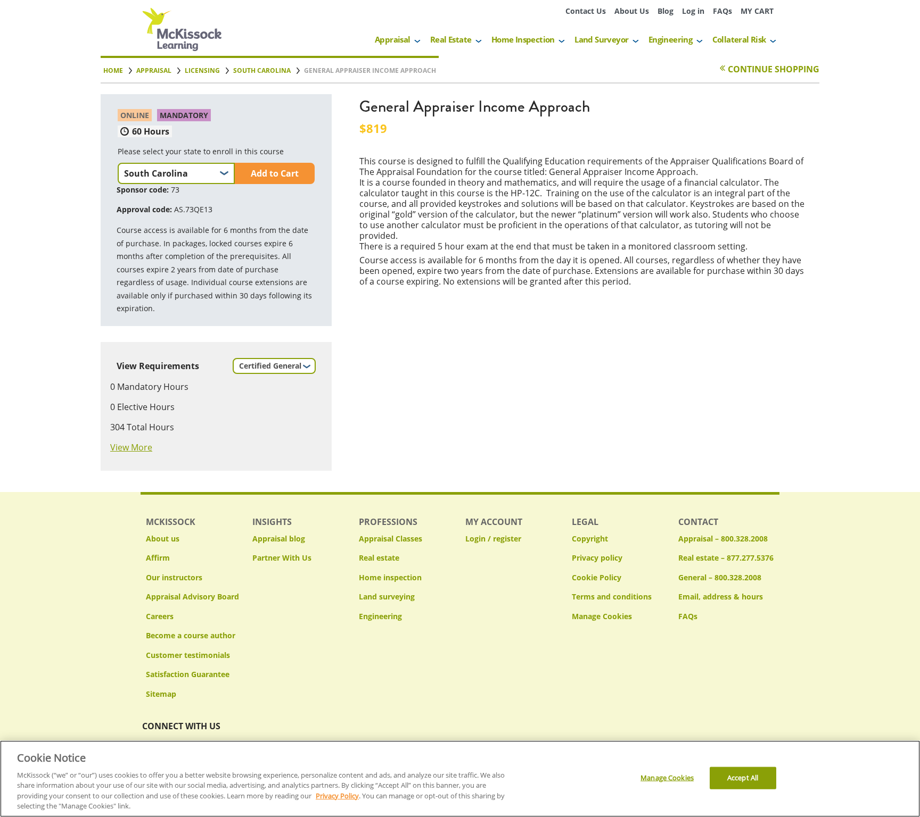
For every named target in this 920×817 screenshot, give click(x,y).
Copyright (590, 538)
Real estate (379, 558)
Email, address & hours (720, 596)
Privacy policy (597, 558)
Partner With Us (281, 558)
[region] (460, 778)
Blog (665, 11)
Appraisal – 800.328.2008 (723, 538)
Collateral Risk (739, 39)
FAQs (722, 11)
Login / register (493, 538)
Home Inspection (523, 39)
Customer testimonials (188, 655)
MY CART (757, 11)
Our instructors (174, 577)
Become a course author (190, 635)
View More (131, 447)
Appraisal (392, 39)
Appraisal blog (278, 538)
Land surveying (387, 596)
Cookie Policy (596, 577)
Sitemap (161, 694)
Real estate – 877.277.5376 (726, 558)
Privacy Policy (337, 796)
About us (162, 538)
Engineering (670, 39)
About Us (631, 11)
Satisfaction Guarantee (187, 674)
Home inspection (390, 577)
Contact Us (585, 11)
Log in (693, 11)
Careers (160, 616)
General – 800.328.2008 (719, 577)
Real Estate (450, 39)
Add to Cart (275, 173)
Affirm (158, 558)
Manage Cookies (602, 617)
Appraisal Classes (390, 538)
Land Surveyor (601, 39)
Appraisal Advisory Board (192, 596)
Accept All (742, 777)
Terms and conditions (612, 596)
